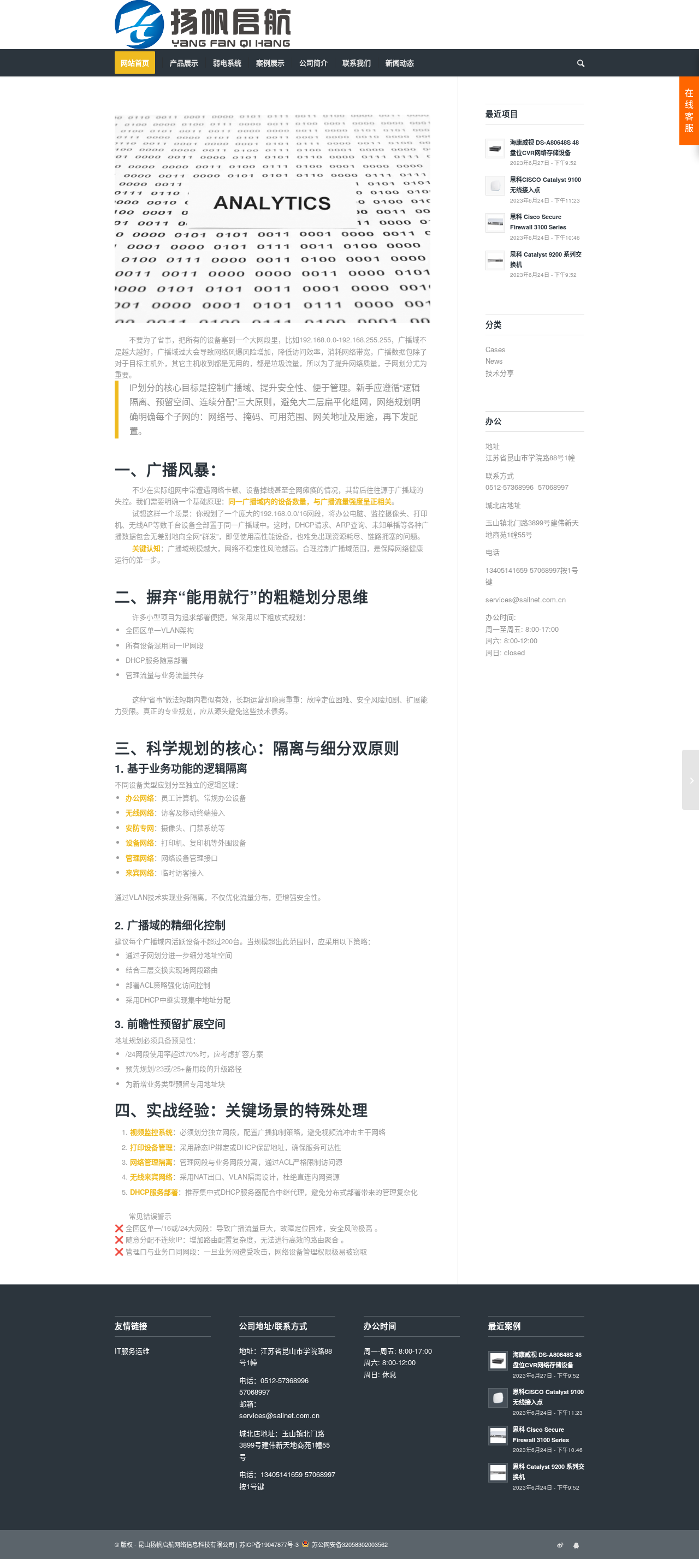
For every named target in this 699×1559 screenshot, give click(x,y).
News (494, 360)
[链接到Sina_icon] (560, 1544)
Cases (495, 349)
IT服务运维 (132, 1350)
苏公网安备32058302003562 (350, 1544)
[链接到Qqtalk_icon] (576, 1544)
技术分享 (499, 372)
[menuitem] (138, 62)
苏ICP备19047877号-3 (269, 1544)
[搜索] (577, 62)
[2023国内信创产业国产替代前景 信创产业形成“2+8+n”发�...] (690, 780)
